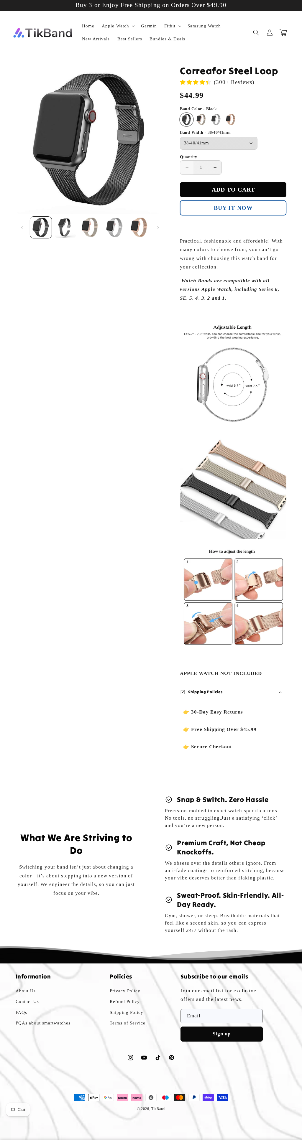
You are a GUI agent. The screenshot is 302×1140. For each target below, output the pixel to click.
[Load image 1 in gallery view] (41, 227)
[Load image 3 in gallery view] (90, 227)
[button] (117, 25)
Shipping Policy (126, 1012)
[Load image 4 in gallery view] (114, 227)
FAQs (21, 1012)
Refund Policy (125, 1001)
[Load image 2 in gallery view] (65, 227)
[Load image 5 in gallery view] (139, 227)
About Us (26, 991)
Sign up (222, 1034)
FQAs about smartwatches (43, 1023)
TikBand (158, 1109)
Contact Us (27, 1001)
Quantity (188, 157)
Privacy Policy (125, 991)
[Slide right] (158, 227)
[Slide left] (22, 227)
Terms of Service (127, 1023)
